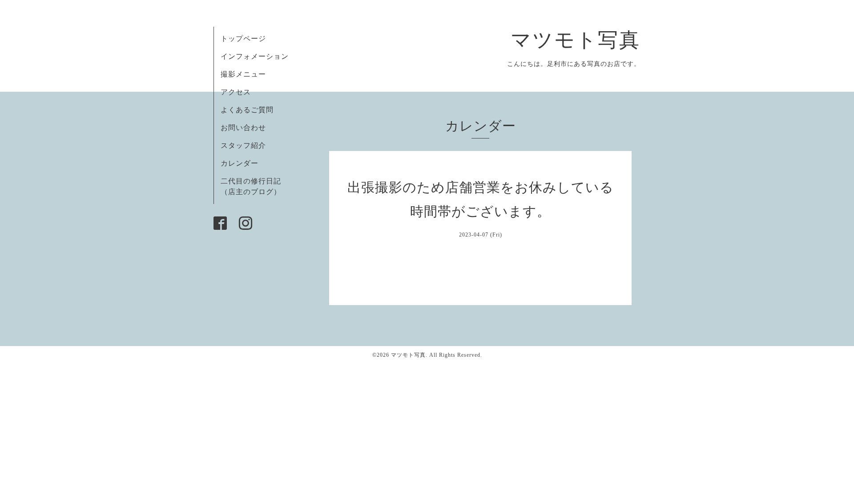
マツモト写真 (575, 40)
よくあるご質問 (247, 110)
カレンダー (239, 163)
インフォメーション (255, 56)
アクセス (236, 92)
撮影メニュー (243, 74)
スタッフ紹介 (243, 145)
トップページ (243, 38)
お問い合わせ (243, 127)
